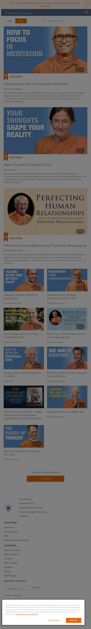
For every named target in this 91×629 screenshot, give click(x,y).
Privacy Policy (21, 614)
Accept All (73, 620)
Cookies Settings (53, 620)
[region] (43, 612)
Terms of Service (32, 614)
